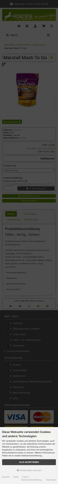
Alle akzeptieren (29, 462)
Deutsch (6, 477)
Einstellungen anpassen (30, 470)
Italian (16, 477)
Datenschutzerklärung (31, 480)
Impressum (51, 480)
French (25, 477)
